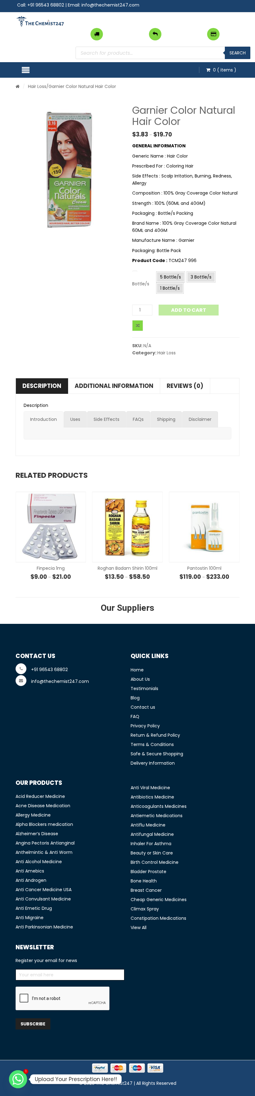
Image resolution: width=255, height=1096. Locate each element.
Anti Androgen (31, 880)
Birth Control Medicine (154, 862)
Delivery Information (153, 763)
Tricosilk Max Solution (204, 568)
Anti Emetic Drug (34, 908)
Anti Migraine (30, 917)
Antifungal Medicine (152, 834)
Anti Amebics (30, 871)
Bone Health (144, 881)
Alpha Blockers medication (44, 824)
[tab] (43, 419)
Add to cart (188, 310)
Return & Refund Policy (155, 735)
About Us (140, 679)
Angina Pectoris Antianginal (45, 843)
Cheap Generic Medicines (159, 899)
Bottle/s (140, 284)
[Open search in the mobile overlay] (163, 53)
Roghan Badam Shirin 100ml (51, 568)
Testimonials (144, 688)
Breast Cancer (146, 890)
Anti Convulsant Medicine (43, 899)
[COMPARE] (137, 325)
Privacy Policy (145, 726)
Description (41, 386)
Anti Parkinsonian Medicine (44, 927)
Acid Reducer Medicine (40, 796)
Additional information (114, 386)
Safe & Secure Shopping (157, 754)
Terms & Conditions (152, 744)
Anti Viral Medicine (150, 788)
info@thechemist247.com (110, 5)
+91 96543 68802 (45, 5)
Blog (135, 698)
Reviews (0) (185, 386)
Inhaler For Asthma (151, 843)
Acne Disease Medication (43, 806)
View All (138, 927)
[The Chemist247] (40, 21)
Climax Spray (145, 909)
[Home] (18, 86)
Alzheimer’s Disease (37, 834)
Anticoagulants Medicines (159, 806)
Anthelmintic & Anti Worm (44, 852)
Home (137, 670)
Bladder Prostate (148, 871)
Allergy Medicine (33, 815)
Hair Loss (37, 86)
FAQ (135, 716)
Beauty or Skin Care (152, 853)
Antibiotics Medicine (152, 797)
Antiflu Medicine (148, 825)
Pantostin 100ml (127, 568)
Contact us (143, 707)
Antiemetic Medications (157, 816)
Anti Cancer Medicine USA (44, 889)
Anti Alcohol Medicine (39, 862)
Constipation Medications (158, 918)
